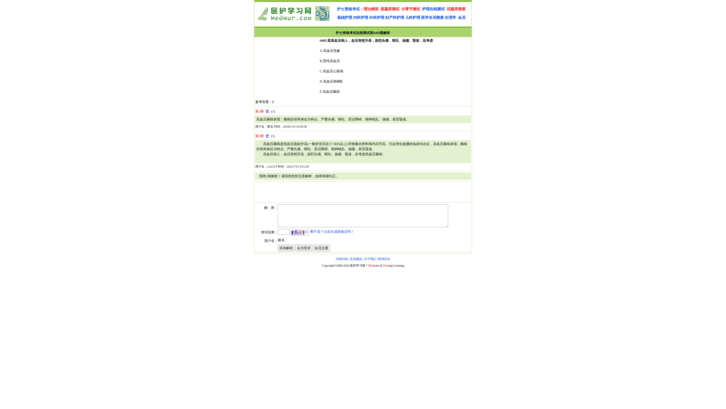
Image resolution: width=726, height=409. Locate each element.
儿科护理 (412, 17)
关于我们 (370, 259)
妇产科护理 (394, 17)
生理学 (450, 17)
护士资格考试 (348, 9)
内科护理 (360, 17)
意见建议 (356, 259)
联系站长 (384, 259)
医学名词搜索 (432, 17)
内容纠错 (342, 259)
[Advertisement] (287, 64)
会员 (462, 17)
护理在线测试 (433, 9)
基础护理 (344, 17)
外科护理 (376, 17)
